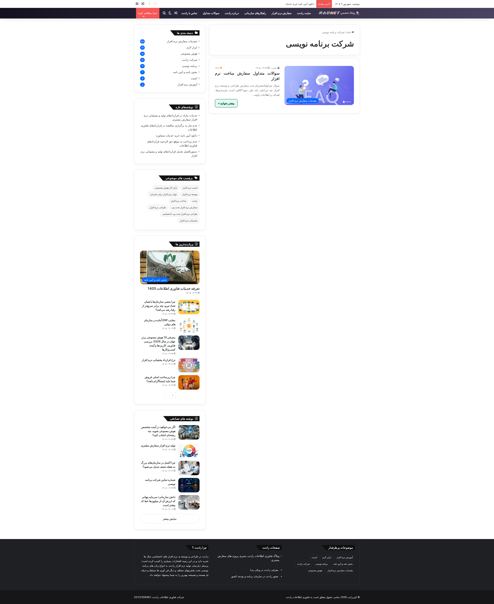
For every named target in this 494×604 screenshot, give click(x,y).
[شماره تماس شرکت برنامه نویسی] (189, 485)
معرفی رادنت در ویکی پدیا (264, 569)
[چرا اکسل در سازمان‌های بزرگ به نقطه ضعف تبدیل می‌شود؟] (189, 468)
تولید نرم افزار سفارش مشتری (158, 445)
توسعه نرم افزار (189, 194)
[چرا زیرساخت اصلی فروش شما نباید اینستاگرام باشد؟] (189, 382)
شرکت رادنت (189, 59)
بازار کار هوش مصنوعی (166, 187)
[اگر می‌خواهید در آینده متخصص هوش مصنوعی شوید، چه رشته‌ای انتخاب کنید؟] (189, 432)
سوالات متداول (211, 13)
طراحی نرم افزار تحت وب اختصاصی (179, 213)
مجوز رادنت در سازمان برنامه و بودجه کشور (254, 576)
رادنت (274, 68)
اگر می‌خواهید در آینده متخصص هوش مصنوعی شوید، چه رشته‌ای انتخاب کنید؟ (158, 431)
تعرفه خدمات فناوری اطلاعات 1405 (174, 288)
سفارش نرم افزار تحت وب (184, 207)
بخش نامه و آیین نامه (185, 72)
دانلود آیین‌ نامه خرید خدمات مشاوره (295, 3)
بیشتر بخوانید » (226, 103)
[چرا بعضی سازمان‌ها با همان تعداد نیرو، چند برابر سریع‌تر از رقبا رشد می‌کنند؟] (189, 307)
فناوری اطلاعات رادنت (298, 597)
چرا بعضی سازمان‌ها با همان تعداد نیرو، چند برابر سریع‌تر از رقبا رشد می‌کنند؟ (158, 305)
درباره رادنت (232, 13)
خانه (349, 32)
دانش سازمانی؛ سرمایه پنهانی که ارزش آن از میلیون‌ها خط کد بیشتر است (158, 501)
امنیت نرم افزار (190, 187)
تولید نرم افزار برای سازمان (163, 194)
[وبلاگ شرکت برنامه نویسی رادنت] (339, 13)
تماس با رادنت (189, 13)
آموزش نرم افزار (187, 84)
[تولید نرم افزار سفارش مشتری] (189, 451)
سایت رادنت (304, 13)
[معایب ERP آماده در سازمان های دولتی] (189, 325)
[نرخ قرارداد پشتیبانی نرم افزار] (189, 365)
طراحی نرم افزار (158, 207)
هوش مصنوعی (189, 53)
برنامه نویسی (189, 65)
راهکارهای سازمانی (255, 13)
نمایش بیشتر (170, 518)
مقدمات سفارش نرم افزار (182, 41)
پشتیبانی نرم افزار (188, 220)
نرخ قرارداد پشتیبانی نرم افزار (158, 359)
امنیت (194, 78)
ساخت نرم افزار (178, 200)
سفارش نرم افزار (282, 13)
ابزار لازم (192, 47)
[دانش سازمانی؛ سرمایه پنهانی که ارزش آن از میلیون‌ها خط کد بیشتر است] (189, 502)
